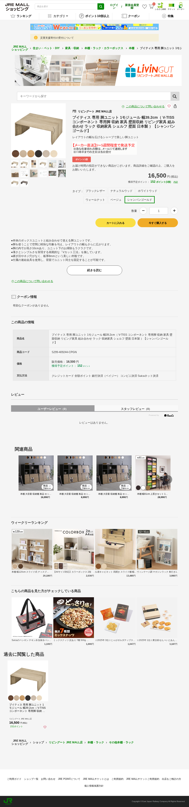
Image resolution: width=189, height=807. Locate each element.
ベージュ (115, 199)
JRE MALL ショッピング (19, 48)
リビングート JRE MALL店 (66, 742)
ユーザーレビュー (52, 408)
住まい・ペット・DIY (46, 48)
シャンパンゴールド (139, 199)
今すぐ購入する (158, 222)
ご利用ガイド (14, 779)
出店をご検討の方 (171, 779)
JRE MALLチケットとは (96, 779)
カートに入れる (115, 222)
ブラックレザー (95, 190)
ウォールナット (95, 199)
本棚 (132, 48)
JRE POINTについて (69, 779)
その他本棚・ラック (121, 742)
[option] (38, 130)
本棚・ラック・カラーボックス (104, 48)
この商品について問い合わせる (145, 106)
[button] (167, 479)
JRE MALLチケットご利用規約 (142, 779)
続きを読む (94, 270)
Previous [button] (25, 130)
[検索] (175, 96)
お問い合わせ (48, 779)
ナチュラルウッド (121, 190)
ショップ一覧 (31, 779)
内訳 (175, 182)
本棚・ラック (95, 742)
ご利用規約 (117, 779)
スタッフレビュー (136, 408)
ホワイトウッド (147, 190)
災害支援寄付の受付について (57, 37)
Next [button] (51, 130)
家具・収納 (72, 48)
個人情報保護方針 (94, 785)
